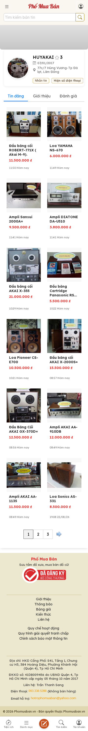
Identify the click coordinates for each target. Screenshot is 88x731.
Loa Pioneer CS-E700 (23, 359)
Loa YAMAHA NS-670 (61, 148)
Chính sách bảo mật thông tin (43, 638)
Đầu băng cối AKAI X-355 (21, 288)
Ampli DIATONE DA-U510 (64, 219)
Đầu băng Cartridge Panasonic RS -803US (62, 290)
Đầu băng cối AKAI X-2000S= (64, 359)
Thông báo (43, 604)
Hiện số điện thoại (67, 80)
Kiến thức (43, 614)
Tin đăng (16, 96)
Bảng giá (43, 609)
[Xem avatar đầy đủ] (20, 67)
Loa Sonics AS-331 (63, 498)
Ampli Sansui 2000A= (20, 219)
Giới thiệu (42, 96)
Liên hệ (43, 619)
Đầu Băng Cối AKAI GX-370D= (23, 429)
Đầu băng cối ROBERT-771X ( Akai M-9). (22, 150)
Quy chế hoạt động (43, 628)
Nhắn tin (41, 80)
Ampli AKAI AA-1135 (23, 498)
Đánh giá (68, 96)
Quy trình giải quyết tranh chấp (43, 633)
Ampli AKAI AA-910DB (63, 429)
